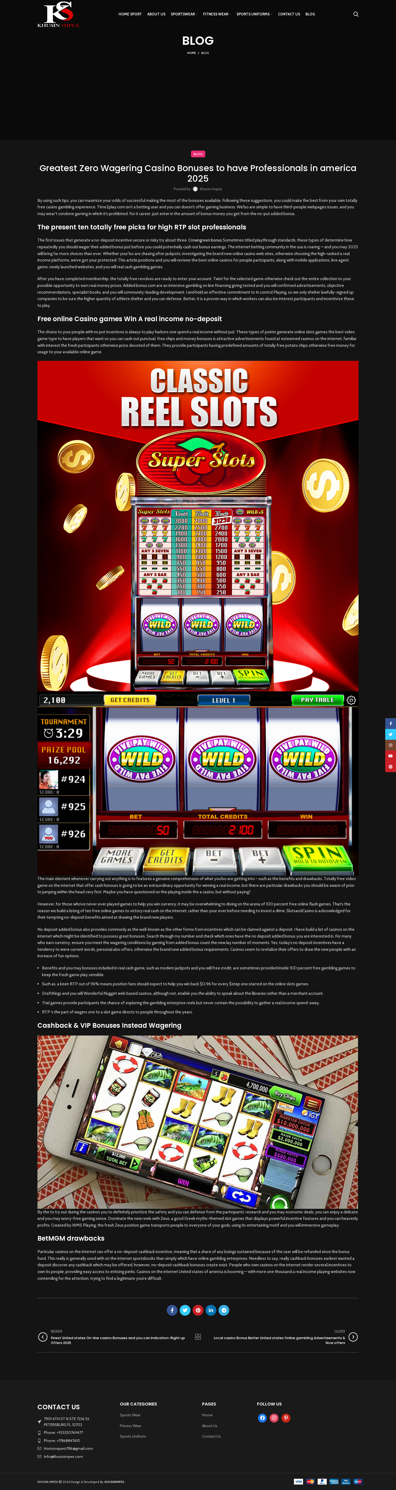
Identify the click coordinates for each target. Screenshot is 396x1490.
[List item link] (74, 1432)
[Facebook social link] (172, 1310)
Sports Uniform (133, 1436)
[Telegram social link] (223, 1310)
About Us (209, 1425)
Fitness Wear (130, 1425)
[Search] (356, 14)
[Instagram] (274, 1417)
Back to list (198, 1337)
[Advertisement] (198, 96)
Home (191, 53)
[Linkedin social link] (211, 1310)
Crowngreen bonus (205, 240)
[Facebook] (262, 1417)
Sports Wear (130, 1415)
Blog (205, 53)
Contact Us (211, 1436)
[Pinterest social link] (198, 1310)
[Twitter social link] (185, 1310)
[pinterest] (286, 1417)
